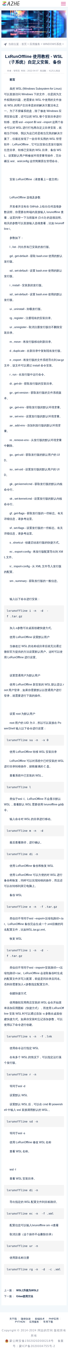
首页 (24, 44)
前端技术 (40, 1319)
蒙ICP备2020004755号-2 (37, 1346)
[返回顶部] (60, 1346)
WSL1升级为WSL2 (27, 1290)
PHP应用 (54, 1319)
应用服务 (35, 44)
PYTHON (20, 1322)
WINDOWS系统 (52, 44)
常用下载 (48, 1322)
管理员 (16, 71)
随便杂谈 (26, 1319)
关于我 (13, 1319)
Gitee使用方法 (24, 1296)
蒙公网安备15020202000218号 (31, 1340)
